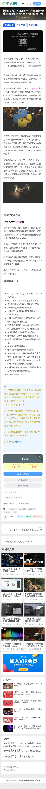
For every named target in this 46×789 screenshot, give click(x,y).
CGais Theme (22, 780)
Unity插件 (13, 746)
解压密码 (24, 486)
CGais (10, 516)
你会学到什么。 (11, 770)
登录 (38, 4)
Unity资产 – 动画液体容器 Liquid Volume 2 (28, 710)
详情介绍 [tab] (10, 25)
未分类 (12, 750)
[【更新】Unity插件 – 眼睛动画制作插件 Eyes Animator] (8, 694)
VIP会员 (17, 465)
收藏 (30, 516)
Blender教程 (10, 743)
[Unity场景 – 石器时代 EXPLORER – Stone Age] (8, 686)
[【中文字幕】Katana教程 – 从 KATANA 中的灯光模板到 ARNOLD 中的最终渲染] (34, 634)
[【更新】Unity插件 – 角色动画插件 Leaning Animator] (8, 703)
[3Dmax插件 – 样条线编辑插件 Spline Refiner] (12, 585)
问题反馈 (9, 447)
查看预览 (24, 480)
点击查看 (17, 441)
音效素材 (27, 756)
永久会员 (35, 465)
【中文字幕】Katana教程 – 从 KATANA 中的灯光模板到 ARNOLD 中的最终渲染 (34, 647)
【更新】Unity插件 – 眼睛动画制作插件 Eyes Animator (27, 693)
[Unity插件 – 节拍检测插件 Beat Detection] (12, 634)
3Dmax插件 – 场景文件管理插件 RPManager (12, 570)
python (7, 512)
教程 (14, 512)
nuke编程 (31, 509)
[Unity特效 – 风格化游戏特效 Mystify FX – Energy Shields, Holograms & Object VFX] (8, 728)
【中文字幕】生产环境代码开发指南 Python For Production (34, 571)
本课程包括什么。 (12, 766)
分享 (21, 516)
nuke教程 (22, 509)
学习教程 (37, 746)
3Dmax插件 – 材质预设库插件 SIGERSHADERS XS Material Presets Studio (12, 622)
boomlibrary (25, 743)
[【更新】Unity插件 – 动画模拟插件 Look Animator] (8, 720)
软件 (14, 756)
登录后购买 (24, 474)
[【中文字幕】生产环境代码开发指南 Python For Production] (34, 560)
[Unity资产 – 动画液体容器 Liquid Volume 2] (8, 711)
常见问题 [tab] (22, 25)
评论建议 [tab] (34, 25)
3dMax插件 (12, 509)
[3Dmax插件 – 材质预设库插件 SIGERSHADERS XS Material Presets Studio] (12, 610)
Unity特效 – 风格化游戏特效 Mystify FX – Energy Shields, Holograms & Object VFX (28, 728)
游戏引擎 (25, 751)
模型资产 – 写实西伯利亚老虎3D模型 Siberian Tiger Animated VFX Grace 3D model (34, 597)
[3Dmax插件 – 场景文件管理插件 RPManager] (12, 560)
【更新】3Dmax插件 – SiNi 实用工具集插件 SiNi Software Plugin (34, 621)
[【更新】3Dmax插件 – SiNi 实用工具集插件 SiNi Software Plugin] (34, 610)
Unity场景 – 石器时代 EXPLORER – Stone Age (28, 685)
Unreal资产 (26, 746)
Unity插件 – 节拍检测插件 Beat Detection (12, 645)
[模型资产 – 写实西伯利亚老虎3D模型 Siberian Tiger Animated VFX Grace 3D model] (34, 585)
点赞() (38, 516)
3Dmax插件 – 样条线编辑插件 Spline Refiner (12, 595)
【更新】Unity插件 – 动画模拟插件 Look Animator (28, 718)
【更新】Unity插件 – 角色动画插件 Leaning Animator (28, 702)
